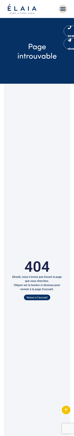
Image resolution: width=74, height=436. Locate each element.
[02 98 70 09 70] (69, 27)
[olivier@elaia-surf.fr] (69, 40)
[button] (63, 9)
